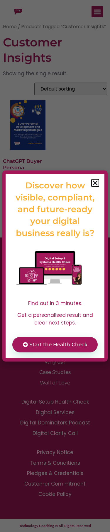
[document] (55, 266)
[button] (95, 183)
